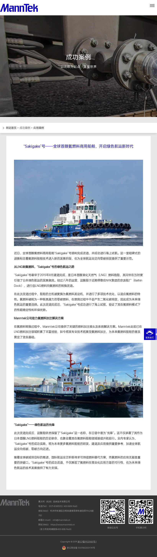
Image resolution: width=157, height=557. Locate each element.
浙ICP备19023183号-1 (87, 541)
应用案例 (38, 128)
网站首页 (11, 128)
